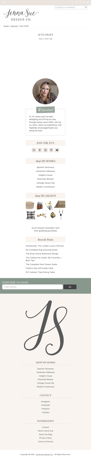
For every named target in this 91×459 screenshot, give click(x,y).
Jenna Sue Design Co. (44, 454)
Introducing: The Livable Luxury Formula (45, 246)
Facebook (45, 405)
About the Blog (45, 434)
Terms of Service (45, 441)
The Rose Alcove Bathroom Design (42, 254)
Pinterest (45, 409)
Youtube (45, 412)
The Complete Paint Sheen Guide (41, 264)
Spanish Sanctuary (45, 167)
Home (6, 26)
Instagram (45, 401)
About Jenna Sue (45, 431)
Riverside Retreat (45, 179)
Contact (45, 427)
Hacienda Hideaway (45, 171)
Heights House (45, 175)
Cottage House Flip (46, 183)
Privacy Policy (45, 438)
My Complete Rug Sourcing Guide (41, 250)
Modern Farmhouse (45, 187)
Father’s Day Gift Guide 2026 (39, 268)
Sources (14, 26)
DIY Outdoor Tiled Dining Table (40, 272)
